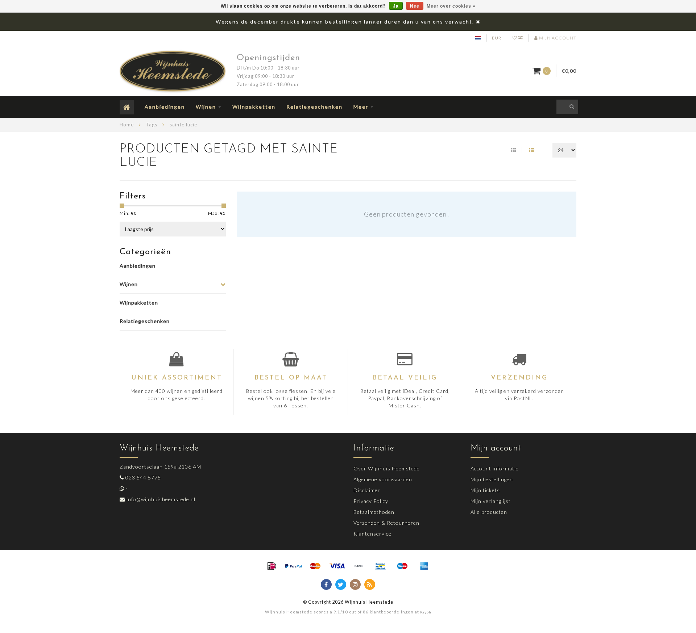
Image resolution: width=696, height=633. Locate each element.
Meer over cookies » (451, 6)
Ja (396, 6)
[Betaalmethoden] (272, 566)
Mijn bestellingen (492, 479)
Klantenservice (372, 534)
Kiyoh (425, 612)
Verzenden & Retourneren (386, 523)
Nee (414, 6)
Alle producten (489, 512)
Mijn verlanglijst (491, 501)
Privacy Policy (370, 501)
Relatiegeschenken (314, 107)
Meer (360, 107)
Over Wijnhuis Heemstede (386, 468)
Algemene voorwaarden (382, 479)
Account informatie (495, 468)
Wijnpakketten (254, 107)
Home (127, 124)
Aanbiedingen (165, 107)
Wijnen (206, 107)
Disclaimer (366, 490)
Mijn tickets (485, 490)
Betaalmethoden (373, 512)
